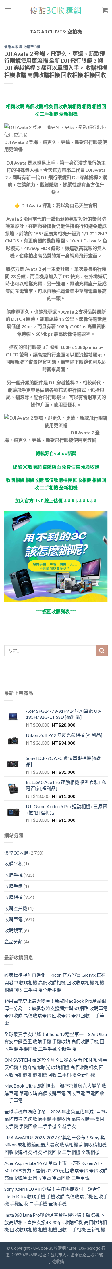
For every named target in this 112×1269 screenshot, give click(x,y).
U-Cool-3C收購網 (49, 1248)
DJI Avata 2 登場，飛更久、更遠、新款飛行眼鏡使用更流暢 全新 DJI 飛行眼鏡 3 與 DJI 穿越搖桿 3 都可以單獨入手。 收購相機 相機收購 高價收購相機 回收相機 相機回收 (55, 64)
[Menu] (7, 10)
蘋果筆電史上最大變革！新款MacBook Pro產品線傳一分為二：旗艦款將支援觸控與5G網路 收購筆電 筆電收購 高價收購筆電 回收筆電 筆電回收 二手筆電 (56, 1012)
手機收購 (56, 1261)
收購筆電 (13, 919)
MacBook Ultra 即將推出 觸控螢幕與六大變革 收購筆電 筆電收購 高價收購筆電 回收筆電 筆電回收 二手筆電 (55, 1093)
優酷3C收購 (13, 47)
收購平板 (13, 863)
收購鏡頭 (13, 930)
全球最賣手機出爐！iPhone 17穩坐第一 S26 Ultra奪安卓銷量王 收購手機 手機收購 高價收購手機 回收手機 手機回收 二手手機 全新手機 (55, 1041)
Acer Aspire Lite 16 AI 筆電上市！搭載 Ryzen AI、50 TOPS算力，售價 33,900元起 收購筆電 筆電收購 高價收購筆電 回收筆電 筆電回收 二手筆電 (55, 1170)
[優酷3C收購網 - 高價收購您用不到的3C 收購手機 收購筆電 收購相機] (56, 10)
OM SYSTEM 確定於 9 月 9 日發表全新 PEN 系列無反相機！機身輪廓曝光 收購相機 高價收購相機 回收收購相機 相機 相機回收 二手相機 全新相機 (55, 1067)
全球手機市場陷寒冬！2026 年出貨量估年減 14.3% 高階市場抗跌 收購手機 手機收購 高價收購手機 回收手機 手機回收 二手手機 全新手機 (55, 1119)
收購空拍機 (32, 47)
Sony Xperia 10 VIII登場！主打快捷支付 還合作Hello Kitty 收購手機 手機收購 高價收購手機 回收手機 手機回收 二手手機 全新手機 (56, 1196)
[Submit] (102, 650)
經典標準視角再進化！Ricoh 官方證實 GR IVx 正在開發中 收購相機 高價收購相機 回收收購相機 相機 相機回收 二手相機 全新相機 (55, 982)
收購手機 (13, 875)
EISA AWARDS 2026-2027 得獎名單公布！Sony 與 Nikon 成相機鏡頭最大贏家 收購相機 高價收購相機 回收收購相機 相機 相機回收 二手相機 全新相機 (55, 1145)
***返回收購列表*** (56, 611)
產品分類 (13, 941)
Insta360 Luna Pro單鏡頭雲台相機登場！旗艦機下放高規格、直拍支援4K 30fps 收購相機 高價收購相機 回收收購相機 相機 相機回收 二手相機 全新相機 (55, 1222)
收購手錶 (13, 886)
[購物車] (105, 10)
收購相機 (13, 897)
